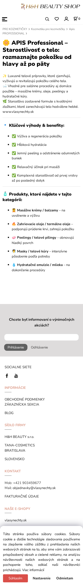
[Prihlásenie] (66, 19)
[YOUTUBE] (16, 375)
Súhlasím (15, 578)
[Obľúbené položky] (56, 19)
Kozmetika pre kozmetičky (48, 29)
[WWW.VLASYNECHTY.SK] (50, 6)
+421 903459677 (27, 483)
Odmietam (64, 578)
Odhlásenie (39, 347)
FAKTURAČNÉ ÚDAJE (22, 496)
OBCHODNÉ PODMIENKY (25, 399)
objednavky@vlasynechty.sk (34, 488)
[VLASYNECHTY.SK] (8, 375)
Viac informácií (33, 570)
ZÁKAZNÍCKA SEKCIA (23, 404)
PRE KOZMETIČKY (15, 29)
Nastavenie (41, 578)
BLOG (9, 413)
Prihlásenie (16, 347)
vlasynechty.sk (16, 520)
